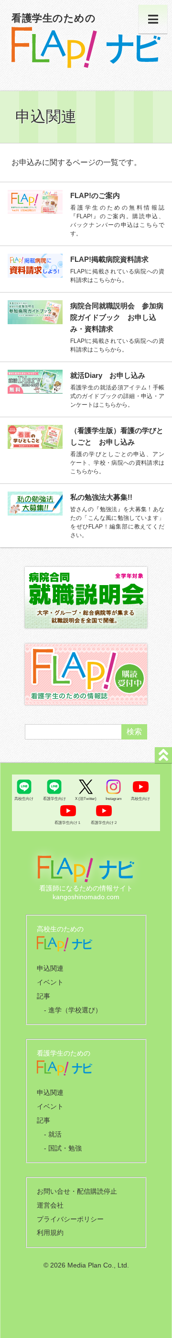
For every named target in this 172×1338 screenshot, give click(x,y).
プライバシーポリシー (70, 1219)
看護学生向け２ (104, 822)
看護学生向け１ (67, 822)
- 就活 (53, 1134)
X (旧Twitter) (86, 798)
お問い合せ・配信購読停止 (77, 1191)
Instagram (114, 798)
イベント (50, 982)
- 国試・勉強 (63, 1148)
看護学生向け (54, 798)
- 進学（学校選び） (73, 1010)
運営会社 (50, 1205)
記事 (43, 996)
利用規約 (50, 1232)
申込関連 (50, 968)
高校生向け (23, 798)
